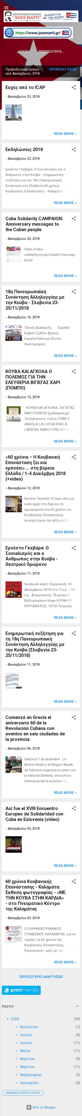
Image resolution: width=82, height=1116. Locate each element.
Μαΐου (25, 1051)
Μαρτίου (27, 1067)
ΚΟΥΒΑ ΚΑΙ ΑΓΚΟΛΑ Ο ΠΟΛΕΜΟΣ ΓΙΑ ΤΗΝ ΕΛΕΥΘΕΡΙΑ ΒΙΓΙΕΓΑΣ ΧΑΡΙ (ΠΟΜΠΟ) (32, 380)
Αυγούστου (29, 1027)
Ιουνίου (26, 1043)
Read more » (65, 134)
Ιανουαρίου (29, 1083)
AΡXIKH (24, 52)
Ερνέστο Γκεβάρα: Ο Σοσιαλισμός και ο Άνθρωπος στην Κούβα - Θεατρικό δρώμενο (31, 556)
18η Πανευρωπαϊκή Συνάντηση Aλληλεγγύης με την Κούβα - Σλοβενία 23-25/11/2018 (34, 300)
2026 (15, 1019)
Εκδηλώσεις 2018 (24, 149)
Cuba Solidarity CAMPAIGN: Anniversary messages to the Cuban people (34, 224)
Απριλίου (27, 1059)
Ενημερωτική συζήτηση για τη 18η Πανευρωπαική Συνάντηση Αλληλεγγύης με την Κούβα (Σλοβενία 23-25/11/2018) (34, 644)
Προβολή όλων (63, 69)
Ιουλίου (26, 1035)
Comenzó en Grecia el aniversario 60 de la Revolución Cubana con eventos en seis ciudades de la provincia (35, 728)
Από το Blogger (44, 1107)
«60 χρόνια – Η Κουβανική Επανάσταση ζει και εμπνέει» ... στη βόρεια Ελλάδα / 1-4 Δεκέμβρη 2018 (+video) (35, 468)
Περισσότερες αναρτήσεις (41, 977)
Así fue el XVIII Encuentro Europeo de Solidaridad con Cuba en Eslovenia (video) (34, 814)
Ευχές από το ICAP (25, 87)
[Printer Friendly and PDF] (21, 994)
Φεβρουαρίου (31, 1075)
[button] (74, 88)
